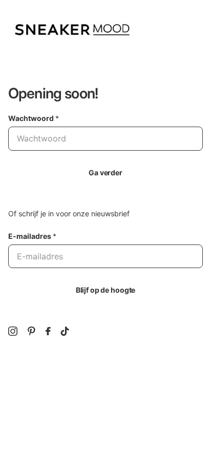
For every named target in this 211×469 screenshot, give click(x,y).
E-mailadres (32, 236)
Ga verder (105, 172)
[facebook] (48, 331)
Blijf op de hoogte (105, 290)
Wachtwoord (33, 118)
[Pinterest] (31, 331)
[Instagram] (12, 331)
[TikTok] (65, 331)
